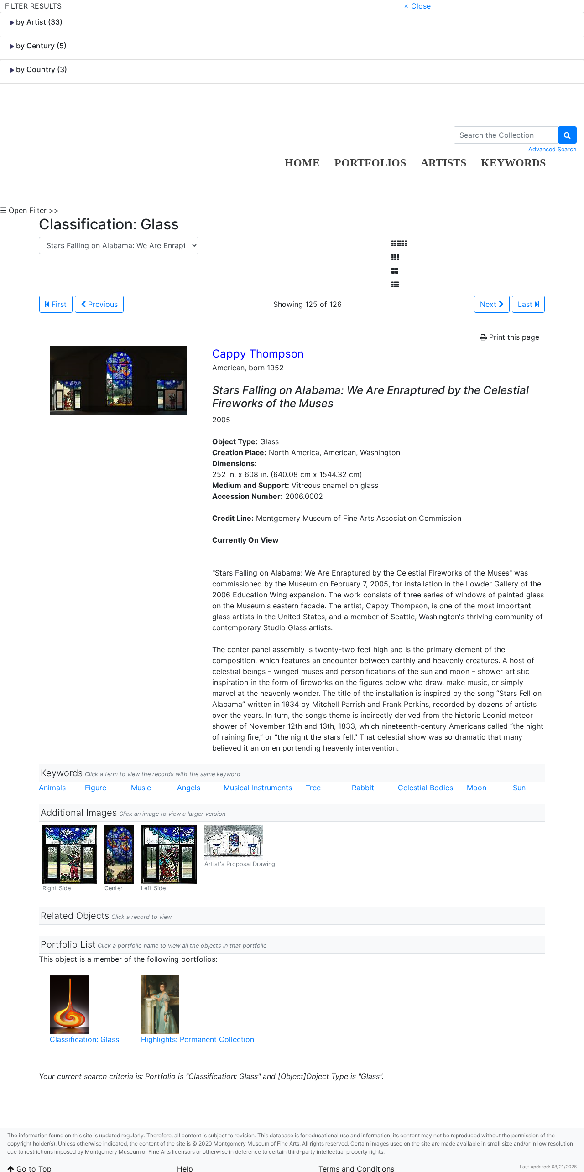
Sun (519, 787)
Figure (95, 787)
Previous (102, 304)
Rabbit (363, 787)
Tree (313, 787)
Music (141, 787)
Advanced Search (552, 149)
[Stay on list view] (395, 284)
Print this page (513, 337)
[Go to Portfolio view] (395, 271)
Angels (188, 787)
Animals (52, 787)
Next (489, 304)
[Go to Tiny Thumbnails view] (399, 243)
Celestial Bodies (425, 787)
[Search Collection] (567, 135)
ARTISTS (443, 163)
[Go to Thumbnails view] (395, 257)
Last (526, 304)
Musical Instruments (258, 787)
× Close (417, 5)
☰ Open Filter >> (29, 210)
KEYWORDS (513, 163)
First (58, 304)
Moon (476, 787)
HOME (302, 163)
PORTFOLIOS (370, 163)
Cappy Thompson (258, 353)
